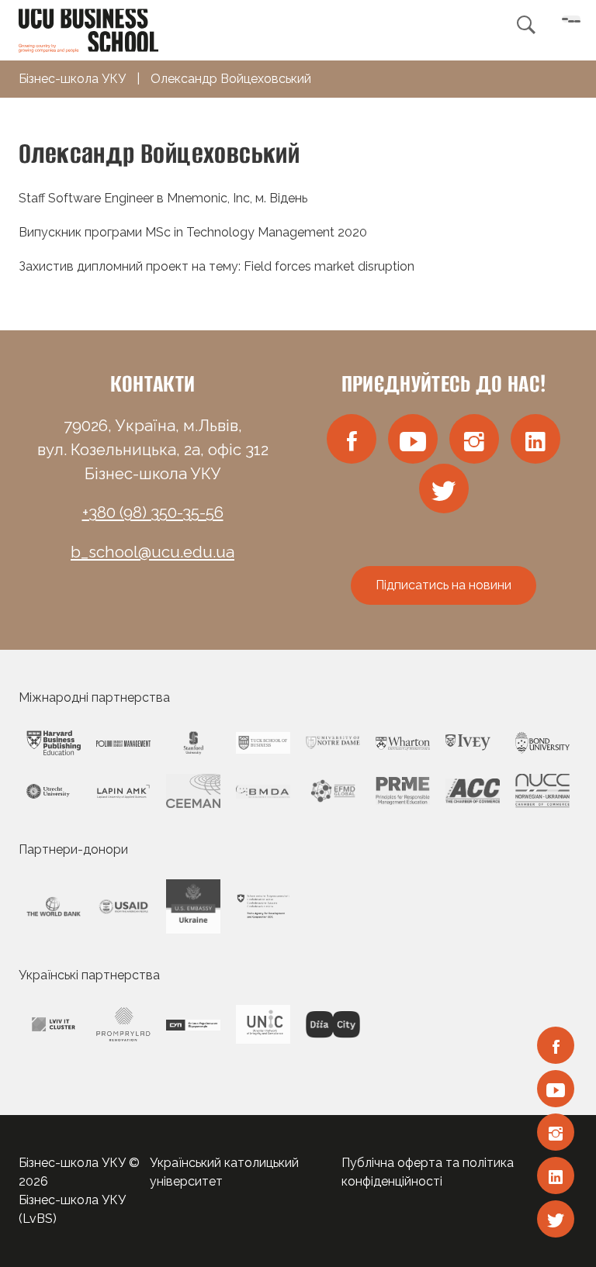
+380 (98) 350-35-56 (153, 512)
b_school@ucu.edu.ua (152, 552)
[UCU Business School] (88, 29)
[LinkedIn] (555, 1175)
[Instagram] (555, 1132)
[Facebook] (555, 1045)
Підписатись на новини (443, 585)
